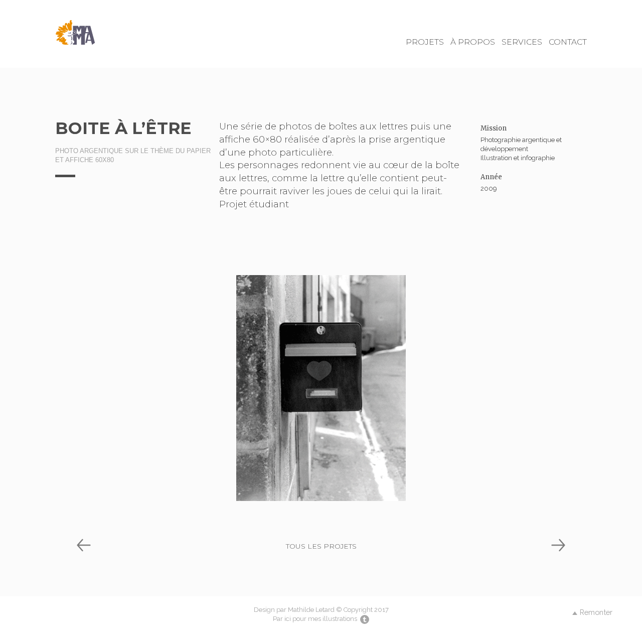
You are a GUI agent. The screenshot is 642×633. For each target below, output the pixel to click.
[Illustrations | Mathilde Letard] (364, 618)
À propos (472, 42)
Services (522, 42)
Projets (425, 42)
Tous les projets (321, 546)
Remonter (596, 612)
